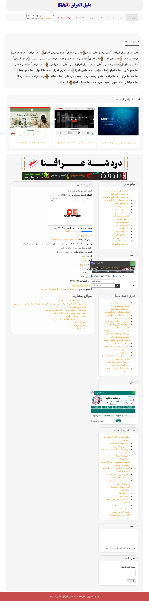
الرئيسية (132, 17)
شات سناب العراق (81, 82)
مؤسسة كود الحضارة (120, 505)
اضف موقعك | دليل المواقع (117, 312)
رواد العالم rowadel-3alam (118, 334)
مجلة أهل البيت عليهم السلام (116, 340)
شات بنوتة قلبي (22, 64)
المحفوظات (44, 289)
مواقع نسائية (79, 264)
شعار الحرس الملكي (120, 512)
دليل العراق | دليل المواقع (126, 52)
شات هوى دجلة (67, 58)
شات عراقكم (131, 82)
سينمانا (33, 58)
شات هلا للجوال (43, 70)
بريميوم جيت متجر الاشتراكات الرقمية (68, 319)
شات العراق (95, 58)
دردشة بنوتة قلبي (72, 76)
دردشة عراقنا (123, 240)
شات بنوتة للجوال (129, 64)
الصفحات (71, 289)
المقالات (104, 17)
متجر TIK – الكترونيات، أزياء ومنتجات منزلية (66, 310)
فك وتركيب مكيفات (121, 343)
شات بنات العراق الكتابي (118, 315)
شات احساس (18, 52)
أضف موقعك (118, 17)
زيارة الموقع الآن (84, 235)
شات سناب (64, 82)
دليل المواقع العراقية (120, 194)
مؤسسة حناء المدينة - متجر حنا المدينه (68, 300)
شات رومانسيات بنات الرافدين (116, 331)
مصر (83, 256)
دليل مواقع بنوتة (122, 203)
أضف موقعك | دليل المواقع (98, 52)
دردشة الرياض (21, 58)
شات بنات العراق (130, 76)
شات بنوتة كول (131, 70)
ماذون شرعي (123, 484)
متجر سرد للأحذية (78, 307)
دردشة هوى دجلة (101, 82)
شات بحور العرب (111, 58)
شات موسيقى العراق (54, 52)
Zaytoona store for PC (120, 515)
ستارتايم (126, 490)
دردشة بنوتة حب (130, 58)
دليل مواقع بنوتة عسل (120, 309)
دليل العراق (95, 64)
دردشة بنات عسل (121, 318)
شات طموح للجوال (83, 70)
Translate (47, 18)
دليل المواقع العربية (57, 64)
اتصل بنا (92, 17)
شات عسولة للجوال (120, 337)
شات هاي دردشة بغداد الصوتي (116, 355)
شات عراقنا (24, 76)
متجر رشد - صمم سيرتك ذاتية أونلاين (69, 313)
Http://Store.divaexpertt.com (66, 239)
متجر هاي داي (79, 322)
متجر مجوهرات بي (77, 325)
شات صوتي (117, 82)
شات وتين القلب (122, 446)
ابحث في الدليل (128, 567)
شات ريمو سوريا (122, 359)
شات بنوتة (82, 58)
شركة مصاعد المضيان (119, 480)
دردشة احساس (123, 219)
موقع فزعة (125, 508)
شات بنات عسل (122, 212)
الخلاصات (80, 17)
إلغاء (67, 231)
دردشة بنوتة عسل (48, 58)
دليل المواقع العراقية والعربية (116, 197)
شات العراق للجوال (62, 70)
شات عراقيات (55, 76)
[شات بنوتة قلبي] (74, 175)
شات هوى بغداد (25, 70)
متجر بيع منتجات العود (76, 316)
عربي (83, 260)
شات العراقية (112, 76)
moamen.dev (124, 496)
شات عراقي (101, 70)
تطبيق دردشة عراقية (93, 76)
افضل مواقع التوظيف (120, 487)
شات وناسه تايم (111, 64)
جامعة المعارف (123, 493)
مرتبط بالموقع (58, 289)
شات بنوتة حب (123, 225)
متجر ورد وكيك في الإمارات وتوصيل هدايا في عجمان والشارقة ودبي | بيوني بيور (50, 303)
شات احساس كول (121, 237)
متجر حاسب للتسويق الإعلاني (116, 321)
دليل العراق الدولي (78, 64)
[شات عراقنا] (75, 163)
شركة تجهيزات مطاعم (119, 443)
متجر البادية (80, 328)
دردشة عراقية (35, 52)
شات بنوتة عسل (75, 52)
